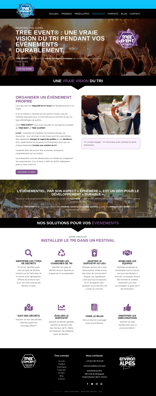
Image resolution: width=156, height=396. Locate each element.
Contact (135, 14)
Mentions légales (89, 391)
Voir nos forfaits (25, 69)
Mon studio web (72, 391)
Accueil (54, 14)
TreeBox (66, 14)
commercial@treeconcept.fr (94, 366)
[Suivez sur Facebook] (87, 384)
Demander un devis (27, 172)
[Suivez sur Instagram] (97, 384)
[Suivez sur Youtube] (92, 384)
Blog (124, 14)
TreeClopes (81, 14)
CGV (100, 391)
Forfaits (113, 14)
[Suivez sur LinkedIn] (101, 384)
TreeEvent (98, 14)
